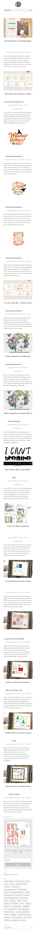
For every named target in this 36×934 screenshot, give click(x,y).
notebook (26, 906)
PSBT (6, 914)
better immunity (8, 895)
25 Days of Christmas (21, 884)
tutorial (7, 920)
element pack (24, 898)
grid (25, 900)
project (18, 912)
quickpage (13, 914)
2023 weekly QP (22, 889)
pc (5, 909)
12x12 (11, 884)
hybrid (6, 903)
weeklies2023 (15, 920)
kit (21, 903)
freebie (12, 900)
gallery (19, 900)
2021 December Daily (10, 889)
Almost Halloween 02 (14, 207)
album (6, 892)
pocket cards (12, 909)
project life (25, 912)
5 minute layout (19, 881)
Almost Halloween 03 (14, 156)
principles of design (9, 912)
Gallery (28, 592)
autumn (27, 892)
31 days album (15, 886)
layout (28, 903)
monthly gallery (16, 906)
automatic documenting (17, 892)
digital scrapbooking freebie (11, 898)
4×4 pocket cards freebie (14, 639)
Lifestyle (7, 906)
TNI (29, 917)
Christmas (26, 895)
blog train (18, 895)
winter (23, 920)
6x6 (5, 884)
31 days (7, 886)
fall (6, 900)
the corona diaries (17, 917)
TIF (25, 917)
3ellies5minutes (9, 881)
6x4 (27, 881)
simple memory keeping (24, 914)
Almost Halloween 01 (14, 258)
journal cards (15, 903)
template (7, 917)
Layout (28, 52)
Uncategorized (18, 109)
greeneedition (12, 52)
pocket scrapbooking (23, 909)
